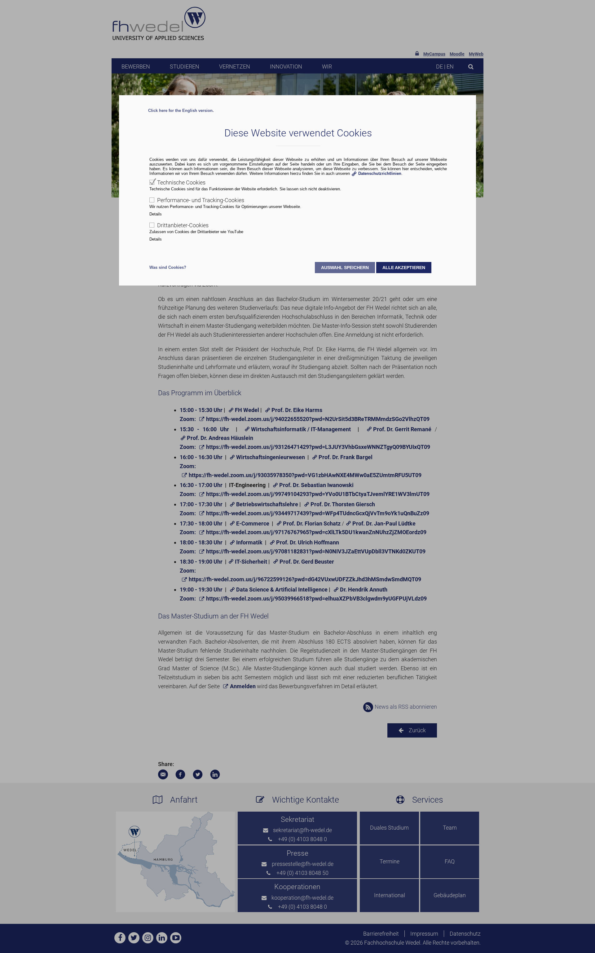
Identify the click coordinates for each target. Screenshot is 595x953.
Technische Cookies (181, 182)
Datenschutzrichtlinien (379, 173)
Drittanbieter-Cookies (183, 225)
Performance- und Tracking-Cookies (200, 200)
